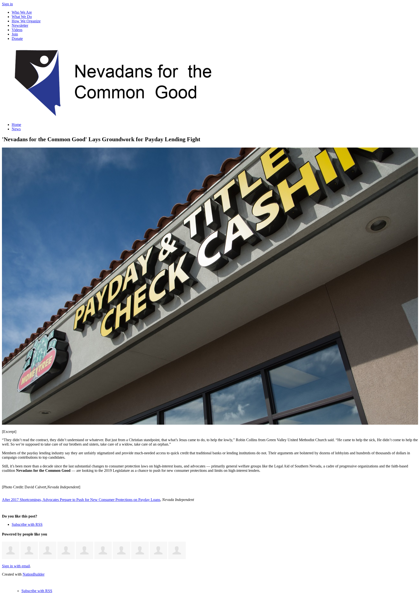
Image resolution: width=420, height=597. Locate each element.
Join (15, 34)
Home (16, 125)
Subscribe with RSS (27, 524)
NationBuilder (33, 574)
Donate (17, 38)
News (16, 129)
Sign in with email (16, 566)
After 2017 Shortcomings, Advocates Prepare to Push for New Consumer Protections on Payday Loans (81, 500)
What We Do (22, 17)
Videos (17, 30)
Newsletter (20, 25)
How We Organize (26, 21)
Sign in (7, 4)
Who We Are (22, 12)
